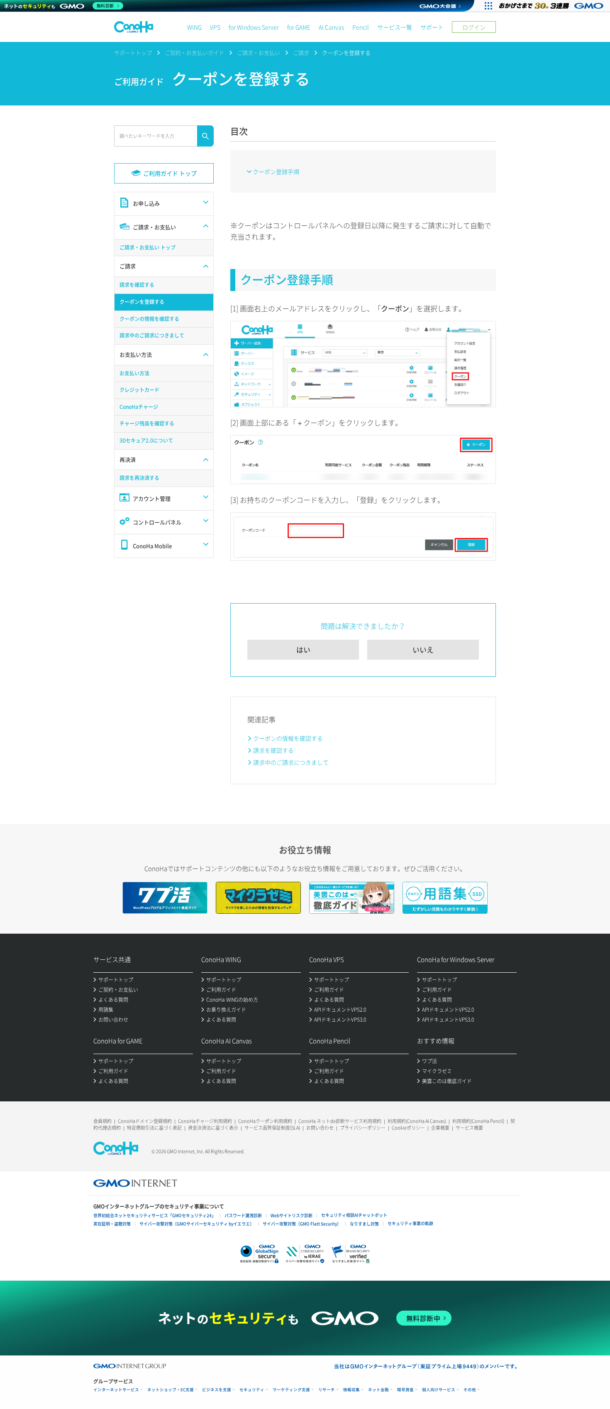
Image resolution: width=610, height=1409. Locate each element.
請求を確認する (273, 750)
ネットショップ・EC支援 (170, 1389)
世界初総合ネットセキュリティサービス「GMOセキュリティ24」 (154, 1215)
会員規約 (102, 1121)
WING (194, 27)
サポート (432, 27)
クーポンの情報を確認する (288, 738)
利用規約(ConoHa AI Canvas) (417, 1121)
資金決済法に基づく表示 (213, 1127)
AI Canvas (331, 27)
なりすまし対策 (364, 1224)
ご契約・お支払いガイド (194, 52)
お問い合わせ (320, 1127)
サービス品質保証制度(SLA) (272, 1127)
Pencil (360, 27)
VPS (215, 27)
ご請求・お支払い (258, 52)
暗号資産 (405, 1389)
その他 (470, 1389)
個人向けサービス (438, 1389)
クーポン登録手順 (276, 171)
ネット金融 (378, 1389)
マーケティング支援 (291, 1389)
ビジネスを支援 (216, 1389)
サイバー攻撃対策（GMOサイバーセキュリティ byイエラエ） (196, 1224)
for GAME (298, 27)
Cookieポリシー (408, 1127)
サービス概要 (469, 1127)
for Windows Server (254, 27)
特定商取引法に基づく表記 (154, 1127)
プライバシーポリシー (363, 1127)
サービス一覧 (394, 27)
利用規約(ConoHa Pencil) (478, 1121)
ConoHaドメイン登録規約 (145, 1121)
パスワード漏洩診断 (243, 1215)
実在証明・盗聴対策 (112, 1224)
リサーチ (326, 1389)
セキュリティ (251, 1389)
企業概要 (440, 1127)
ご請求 (301, 52)
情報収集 (351, 1389)
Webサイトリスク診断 (291, 1215)
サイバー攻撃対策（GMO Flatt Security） (302, 1224)
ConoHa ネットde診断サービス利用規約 (339, 1121)
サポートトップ (133, 52)
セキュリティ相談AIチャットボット (354, 1215)
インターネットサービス (116, 1389)
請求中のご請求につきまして (291, 762)
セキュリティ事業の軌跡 (410, 1223)
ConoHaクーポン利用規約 (265, 1121)
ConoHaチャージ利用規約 (205, 1121)
